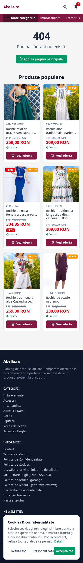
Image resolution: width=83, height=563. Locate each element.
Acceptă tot (64, 551)
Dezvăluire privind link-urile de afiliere (30, 470)
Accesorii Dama (14, 411)
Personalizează (42, 551)
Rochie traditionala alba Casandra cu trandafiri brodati (19, 301)
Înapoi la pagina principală (41, 59)
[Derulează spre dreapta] (79, 18)
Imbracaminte (50, 18)
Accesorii (72, 18)
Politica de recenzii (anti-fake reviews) (30, 485)
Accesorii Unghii (15, 431)
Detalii (58, 541)
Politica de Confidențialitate (23, 459)
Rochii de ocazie (14, 426)
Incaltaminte (12, 406)
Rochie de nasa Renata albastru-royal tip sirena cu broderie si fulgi (21, 216)
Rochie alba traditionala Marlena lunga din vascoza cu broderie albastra (61, 134)
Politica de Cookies (16, 464)
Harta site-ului (13, 500)
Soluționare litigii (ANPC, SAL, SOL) (27, 475)
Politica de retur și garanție (22, 480)
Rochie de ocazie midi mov (58, 299)
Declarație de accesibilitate (22, 490)
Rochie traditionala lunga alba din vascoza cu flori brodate (59, 216)
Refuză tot (18, 551)
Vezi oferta (24, 156)
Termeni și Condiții (16, 454)
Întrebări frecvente (16, 495)
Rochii (7, 416)
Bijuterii (9, 421)
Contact (8, 449)
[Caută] (65, 7)
